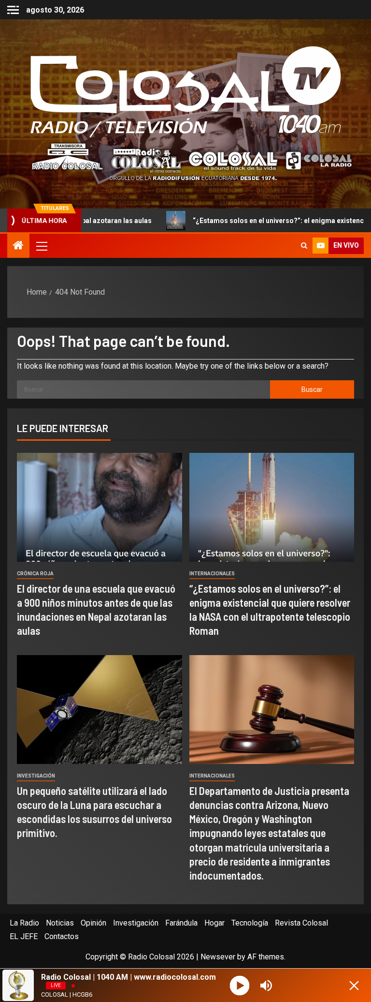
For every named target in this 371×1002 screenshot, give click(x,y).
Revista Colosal (301, 922)
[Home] (18, 246)
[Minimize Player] (354, 985)
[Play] (239, 985)
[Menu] (41, 246)
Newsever (217, 956)
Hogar (214, 922)
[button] (41, 246)
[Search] (304, 246)
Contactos (61, 936)
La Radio (24, 922)
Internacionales (212, 573)
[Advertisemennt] (185, 161)
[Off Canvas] (13, 10)
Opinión (93, 922)
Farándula (181, 922)
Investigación (36, 775)
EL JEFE (24, 936)
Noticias (60, 922)
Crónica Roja (35, 573)
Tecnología (249, 922)
